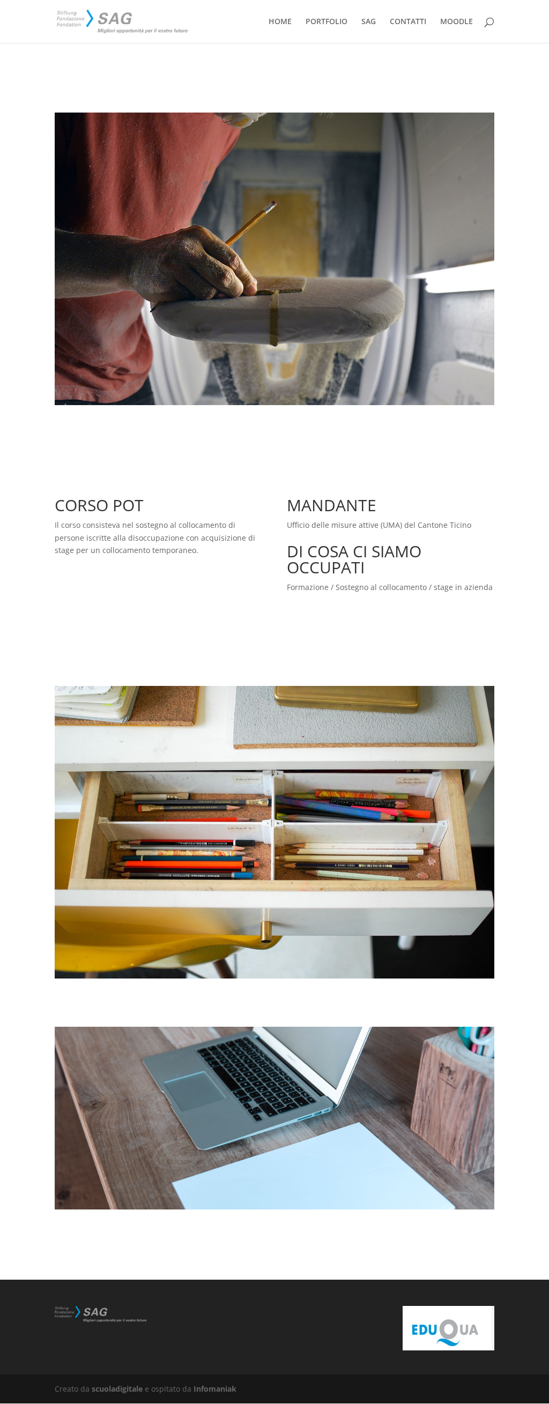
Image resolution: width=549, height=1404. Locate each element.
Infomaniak (215, 1389)
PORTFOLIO (326, 22)
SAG (368, 22)
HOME (280, 22)
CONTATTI (408, 22)
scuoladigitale (117, 1389)
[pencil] (274, 405)
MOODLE (456, 22)
